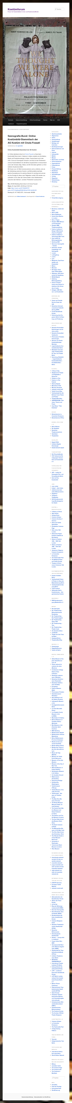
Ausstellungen (56, 141)
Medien (54, 156)
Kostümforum (16, 9)
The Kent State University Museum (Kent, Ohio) (58, 821)
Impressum (11, 124)
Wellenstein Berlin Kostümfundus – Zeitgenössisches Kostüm (58, 592)
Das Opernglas (56, 608)
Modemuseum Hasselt (58, 732)
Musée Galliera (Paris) (58, 745)
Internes (54, 152)
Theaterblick (55, 436)
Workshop (54, 182)
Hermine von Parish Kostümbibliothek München (57, 342)
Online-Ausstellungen (35, 120)
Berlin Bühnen (56, 426)
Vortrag (54, 176)
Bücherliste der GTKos (58, 418)
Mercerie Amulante (57, 387)
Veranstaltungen (56, 174)
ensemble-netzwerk (57, 863)
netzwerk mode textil (57, 389)
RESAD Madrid (56, 277)
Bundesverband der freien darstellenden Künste (57, 917)
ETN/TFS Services (57, 882)
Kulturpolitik (55, 154)
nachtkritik (54, 632)
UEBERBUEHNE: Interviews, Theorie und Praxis (58, 402)
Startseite (10, 120)
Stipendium (55, 172)
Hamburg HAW (56, 242)
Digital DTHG (55, 442)
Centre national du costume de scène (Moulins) (57, 666)
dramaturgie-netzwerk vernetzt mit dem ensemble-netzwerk (57, 859)
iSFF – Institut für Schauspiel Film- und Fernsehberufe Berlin (57, 474)
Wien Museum (55, 849)
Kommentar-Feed (56, 1088)
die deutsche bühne (57, 631)
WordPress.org (56, 1090)
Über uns (52, 120)
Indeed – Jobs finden (57, 488)
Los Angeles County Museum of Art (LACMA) (57, 714)
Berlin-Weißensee (56, 214)
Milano (53, 266)
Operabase (55, 434)
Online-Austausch (21, 196)
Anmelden (54, 1084)
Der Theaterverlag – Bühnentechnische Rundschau (57, 612)
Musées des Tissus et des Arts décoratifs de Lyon (58, 749)
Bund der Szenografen (58, 910)
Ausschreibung (56, 139)
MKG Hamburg (56, 731)
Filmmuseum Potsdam (58, 692)
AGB (58, 120)
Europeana (55, 686)
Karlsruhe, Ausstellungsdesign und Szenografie (57, 249)
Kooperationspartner (22, 124)
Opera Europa (55, 993)
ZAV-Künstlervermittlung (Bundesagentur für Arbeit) (57, 501)
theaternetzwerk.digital (58, 447)
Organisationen (56, 163)
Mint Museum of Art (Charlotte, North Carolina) (57, 727)
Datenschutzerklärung (21, 120)
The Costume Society (57, 1011)
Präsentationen (56, 165)
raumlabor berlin (56, 1066)
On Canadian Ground (57, 775)
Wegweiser (55, 178)
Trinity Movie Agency (57, 198)
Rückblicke (55, 171)
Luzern (53, 256)
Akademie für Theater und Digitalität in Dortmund (57, 374)
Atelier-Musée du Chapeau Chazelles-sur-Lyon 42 (58, 660)
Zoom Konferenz (40, 196)
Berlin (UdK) (55, 212)
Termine (45, 120)
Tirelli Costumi (56, 588)
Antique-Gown (55, 515)
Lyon (53, 258)
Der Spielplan (55, 428)
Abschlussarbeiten (57, 134)
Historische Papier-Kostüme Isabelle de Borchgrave (57, 535)
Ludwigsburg (55, 255)
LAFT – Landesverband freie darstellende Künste (58, 972)
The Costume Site (56, 1069)
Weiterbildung (55, 180)
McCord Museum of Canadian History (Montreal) (57, 721)
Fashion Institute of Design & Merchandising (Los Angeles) (57, 231)
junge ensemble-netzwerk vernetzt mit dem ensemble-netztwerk (58, 866)
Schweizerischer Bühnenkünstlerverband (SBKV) (58, 1003)
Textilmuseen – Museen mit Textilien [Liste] (57, 795)
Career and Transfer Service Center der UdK (57, 302)
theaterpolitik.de (56, 638)
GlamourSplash (56, 384)
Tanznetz (54, 1039)
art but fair (54, 904)
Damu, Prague (55, 220)
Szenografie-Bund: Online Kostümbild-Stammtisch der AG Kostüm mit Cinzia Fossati (24, 139)
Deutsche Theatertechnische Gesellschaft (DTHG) (58, 926)
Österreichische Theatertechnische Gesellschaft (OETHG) (58, 989)
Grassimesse (55, 646)
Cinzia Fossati (29, 154)
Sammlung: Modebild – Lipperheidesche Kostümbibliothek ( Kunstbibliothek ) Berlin (57, 360)
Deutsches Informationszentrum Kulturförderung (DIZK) (58, 307)
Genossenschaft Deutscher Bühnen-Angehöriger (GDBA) (58, 946)
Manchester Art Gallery (58, 718)
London (54, 253)
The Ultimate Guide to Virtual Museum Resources (58, 837)
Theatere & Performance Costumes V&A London (58, 565)
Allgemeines (55, 136)
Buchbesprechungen (57, 147)
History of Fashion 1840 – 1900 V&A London (57, 541)
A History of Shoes (57, 511)
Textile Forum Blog (57, 391)
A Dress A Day (55, 371)
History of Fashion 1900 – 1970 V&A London (57, 546)
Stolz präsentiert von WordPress (42, 1097)
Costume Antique (56, 517)
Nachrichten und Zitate (58, 159)
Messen (54, 158)
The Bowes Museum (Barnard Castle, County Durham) (57, 804)
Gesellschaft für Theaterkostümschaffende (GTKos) (58, 952)
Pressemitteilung (56, 169)
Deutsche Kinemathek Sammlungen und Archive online (57, 329)
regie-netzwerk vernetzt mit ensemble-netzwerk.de (57, 872)
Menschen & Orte (56, 385)
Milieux (54, 1064)
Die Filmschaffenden (57, 454)
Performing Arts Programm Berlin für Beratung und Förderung (58, 317)
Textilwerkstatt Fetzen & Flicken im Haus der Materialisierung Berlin (58, 581)
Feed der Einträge (56, 1086)
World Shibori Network (58, 1055)
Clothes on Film (56, 378)
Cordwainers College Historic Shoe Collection (57, 671)
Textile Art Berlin (56, 650)
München (54, 268)
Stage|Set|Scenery (57, 648)
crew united (55, 486)
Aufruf (53, 137)
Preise (53, 167)
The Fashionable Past (57, 557)
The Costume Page (57, 1067)
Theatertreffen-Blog (57, 398)
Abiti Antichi (55, 513)
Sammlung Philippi (57, 780)
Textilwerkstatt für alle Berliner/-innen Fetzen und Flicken (58, 394)
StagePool (54, 493)
